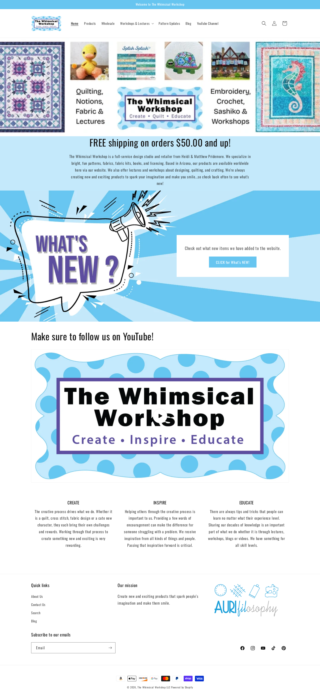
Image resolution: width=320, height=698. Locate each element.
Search (36, 612)
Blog (34, 620)
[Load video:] (160, 415)
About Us (37, 596)
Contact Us (38, 604)
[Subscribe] (110, 647)
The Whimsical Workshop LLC (154, 687)
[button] (136, 23)
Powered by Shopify (182, 687)
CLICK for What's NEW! (232, 262)
